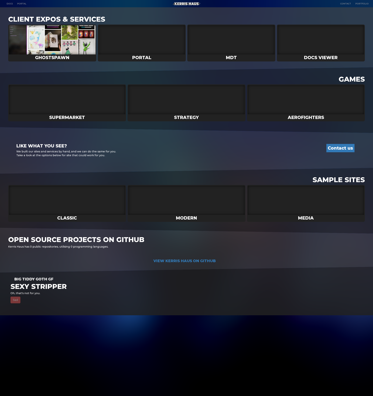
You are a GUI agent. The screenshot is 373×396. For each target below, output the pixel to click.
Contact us (340, 148)
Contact (345, 3)
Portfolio (362, 3)
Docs (10, 3)
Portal (21, 3)
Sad (15, 300)
